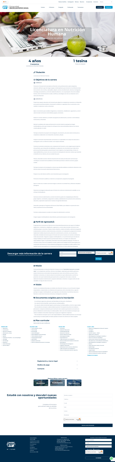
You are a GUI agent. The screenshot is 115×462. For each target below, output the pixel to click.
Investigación (32, 447)
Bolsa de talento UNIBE (34, 451)
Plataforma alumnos (33, 448)
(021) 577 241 (61, 447)
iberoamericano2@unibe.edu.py (63, 450)
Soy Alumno (99, 7)
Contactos (32, 445)
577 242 (66, 447)
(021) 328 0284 (63, 440)
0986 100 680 (63, 441)
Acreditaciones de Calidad (34, 441)
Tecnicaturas (80, 7)
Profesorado (70, 7)
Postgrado (60, 7)
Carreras (43, 7)
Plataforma (108, 7)
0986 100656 (61, 449)
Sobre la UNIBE (32, 439)
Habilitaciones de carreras (34, 442)
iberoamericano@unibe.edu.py (65, 442)
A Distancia (51, 7)
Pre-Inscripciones (33, 444)
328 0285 (68, 440)
